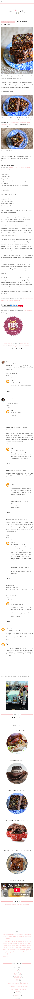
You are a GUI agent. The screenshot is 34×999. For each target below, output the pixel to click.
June (18, 982)
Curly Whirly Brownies (14, 23)
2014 (16, 972)
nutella (27, 949)
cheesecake (24, 939)
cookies (29, 941)
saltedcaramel (28, 953)
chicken (29, 939)
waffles (7, 956)
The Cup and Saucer (16, 373)
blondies (4, 936)
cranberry (5, 943)
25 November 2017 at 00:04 (13, 630)
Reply (7, 375)
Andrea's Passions (11, 595)
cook (28, 343)
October (18, 976)
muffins (23, 949)
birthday (26, 934)
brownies (23, 343)
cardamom (18, 939)
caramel (13, 939)
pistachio (25, 951)
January (18, 997)
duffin (9, 945)
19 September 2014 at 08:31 (18, 544)
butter (22, 936)
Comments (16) (8, 343)
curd (21, 944)
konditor (29, 345)
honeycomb (5, 947)
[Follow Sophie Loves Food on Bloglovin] (9, 306)
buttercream (28, 936)
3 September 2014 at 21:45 (18, 486)
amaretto (21, 934)
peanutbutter (16, 951)
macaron (29, 947)
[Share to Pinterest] (18, 348)
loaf (20, 947)
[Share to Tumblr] (21, 348)
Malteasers (5, 934)
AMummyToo (10, 399)
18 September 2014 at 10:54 (20, 519)
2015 (16, 970)
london (24, 947)
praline (30, 951)
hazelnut (29, 945)
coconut (20, 941)
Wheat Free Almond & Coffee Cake (18, 983)
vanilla (4, 956)
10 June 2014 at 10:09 (16, 412)
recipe (16, 346)
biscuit (29, 934)
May (17, 991)
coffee (24, 941)
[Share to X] (14, 348)
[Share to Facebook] (16, 348)
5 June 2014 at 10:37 (16, 382)
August (17, 979)
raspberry (16, 953)
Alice (7, 361)
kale (13, 947)
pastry (7, 951)
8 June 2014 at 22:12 (11, 400)
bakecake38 (9, 629)
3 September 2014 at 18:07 (17, 450)
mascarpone (13, 949)
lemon (16, 947)
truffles (29, 954)
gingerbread (23, 945)
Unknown (13, 411)
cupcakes (16, 944)
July (17, 980)
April (18, 992)
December (17, 973)
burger (19, 936)
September (17, 977)
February (18, 995)
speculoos (12, 954)
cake (8, 938)
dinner (29, 944)
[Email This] (13, 348)
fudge (17, 945)
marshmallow (6, 949)
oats (30, 949)
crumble (10, 943)
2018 (17, 966)
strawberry (17, 954)
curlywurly (5, 345)
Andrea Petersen (10, 585)
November (17, 974)
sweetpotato (24, 954)
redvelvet (22, 953)
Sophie (13, 381)
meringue (18, 949)
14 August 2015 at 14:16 (12, 587)
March (18, 994)
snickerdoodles (6, 954)
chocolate (6, 941)
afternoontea (10, 934)
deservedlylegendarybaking (17, 345)
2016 (16, 969)
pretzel (4, 953)
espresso (13, 945)
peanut (11, 951)
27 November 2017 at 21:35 (13, 645)
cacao (4, 939)
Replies (10, 377)
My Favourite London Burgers (18, 988)
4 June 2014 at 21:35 (11, 363)
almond (16, 934)
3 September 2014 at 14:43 (20, 427)
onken (4, 951)
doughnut (5, 945)
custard (25, 944)
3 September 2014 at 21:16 (19, 470)
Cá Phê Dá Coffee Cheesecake (18, 986)
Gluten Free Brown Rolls (18, 985)
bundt (14, 936)
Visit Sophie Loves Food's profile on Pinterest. (17, 904)
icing (10, 947)
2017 (17, 967)
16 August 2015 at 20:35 (17, 604)
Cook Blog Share (27, 311)
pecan (21, 951)
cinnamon (14, 941)
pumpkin (9, 953)
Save (21, 306)
